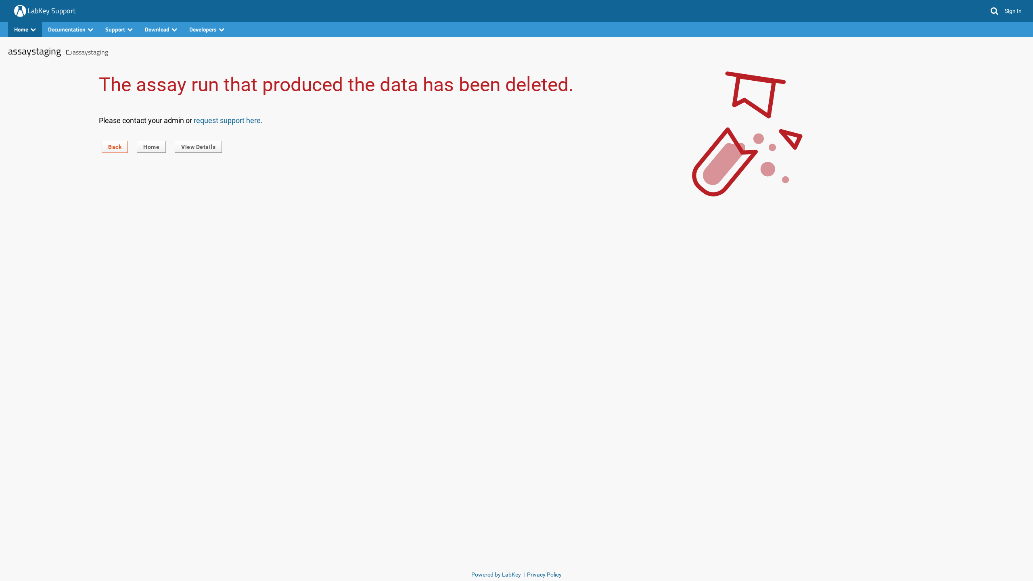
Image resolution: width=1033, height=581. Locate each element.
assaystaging (90, 52)
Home (151, 147)
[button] (994, 11)
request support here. (228, 120)
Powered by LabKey (496, 574)
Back (114, 147)
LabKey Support (51, 10)
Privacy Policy (544, 574)
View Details (198, 147)
